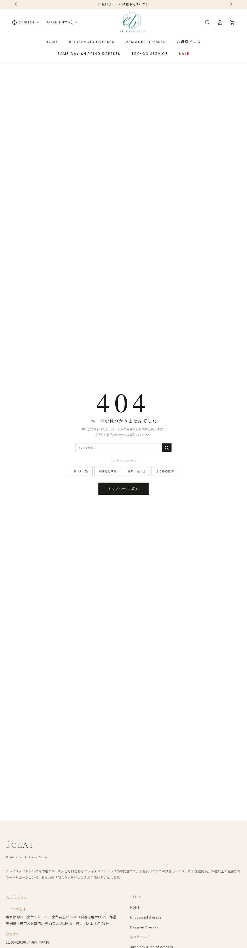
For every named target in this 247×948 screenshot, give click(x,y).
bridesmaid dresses (146, 917)
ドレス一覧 (80, 471)
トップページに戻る (123, 488)
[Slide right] (231, 4)
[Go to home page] (132, 22)
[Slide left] (16, 4)
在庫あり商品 (108, 471)
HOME (134, 907)
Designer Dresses (144, 927)
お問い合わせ (136, 471)
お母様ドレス (140, 936)
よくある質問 (165, 471)
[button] (207, 22)
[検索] (167, 447)
